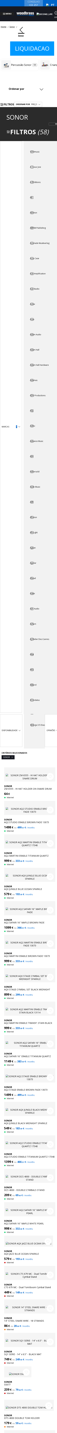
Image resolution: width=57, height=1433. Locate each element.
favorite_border (50, 773)
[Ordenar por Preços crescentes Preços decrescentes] (25, 85)
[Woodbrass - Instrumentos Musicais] (27, 12)
